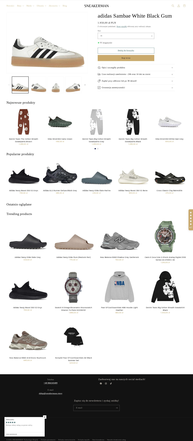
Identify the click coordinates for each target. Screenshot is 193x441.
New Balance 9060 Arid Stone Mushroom (27, 358)
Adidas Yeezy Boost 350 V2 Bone (133, 191)
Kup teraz (126, 58)
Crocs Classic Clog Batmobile (169, 191)
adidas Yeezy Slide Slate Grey (28, 257)
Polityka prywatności (48, 440)
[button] (20, 6)
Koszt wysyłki (122, 26)
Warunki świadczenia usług (116, 440)
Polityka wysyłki (84, 440)
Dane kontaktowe (98, 440)
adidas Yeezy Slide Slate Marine (96, 191)
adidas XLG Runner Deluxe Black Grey (60, 191)
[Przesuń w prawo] (85, 84)
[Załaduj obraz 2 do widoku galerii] (38, 85)
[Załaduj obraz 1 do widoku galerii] (20, 85)
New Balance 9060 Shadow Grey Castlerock (119, 257)
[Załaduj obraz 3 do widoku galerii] (55, 85)
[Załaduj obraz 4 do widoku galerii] (73, 85)
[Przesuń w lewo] (8, 84)
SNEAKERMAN (17, 440)
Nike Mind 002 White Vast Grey (169, 139)
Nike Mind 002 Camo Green (60, 139)
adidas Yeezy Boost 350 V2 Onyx (23, 191)
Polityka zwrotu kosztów (66, 440)
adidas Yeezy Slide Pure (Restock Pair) (74, 257)
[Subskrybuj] (117, 408)
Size (99, 31)
